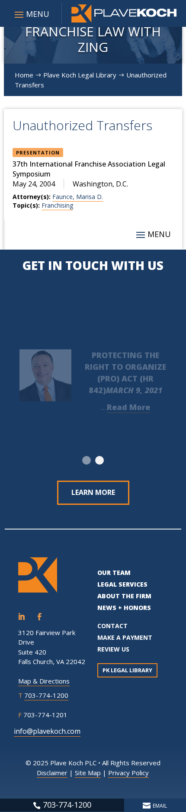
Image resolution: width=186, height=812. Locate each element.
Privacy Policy (128, 772)
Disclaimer (52, 772)
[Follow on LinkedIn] (21, 617)
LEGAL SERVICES (122, 584)
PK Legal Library (127, 670)
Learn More (93, 492)
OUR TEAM (114, 572)
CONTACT (112, 626)
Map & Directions (44, 681)
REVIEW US (113, 649)
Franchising (57, 205)
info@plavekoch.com (47, 731)
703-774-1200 (46, 695)
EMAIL (160, 805)
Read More (128, 403)
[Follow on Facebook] (39, 617)
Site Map (88, 772)
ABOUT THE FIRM (124, 596)
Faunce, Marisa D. (77, 197)
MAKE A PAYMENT (124, 637)
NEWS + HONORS (124, 607)
